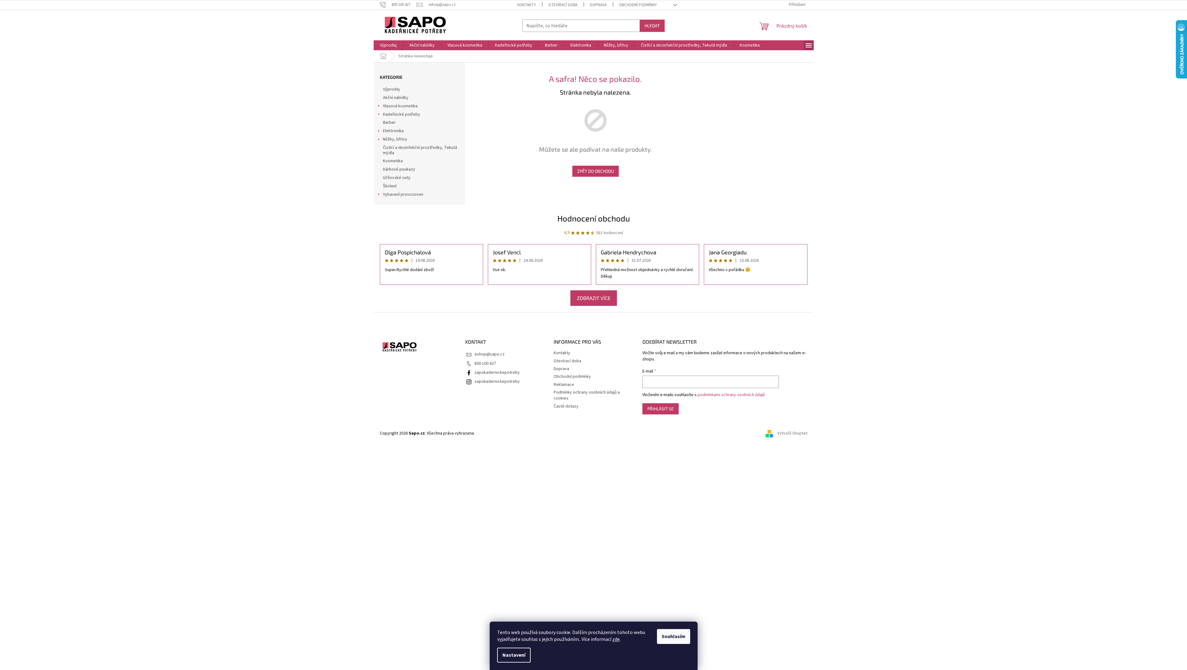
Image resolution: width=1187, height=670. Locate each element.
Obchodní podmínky (638, 5)
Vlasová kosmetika (400, 106)
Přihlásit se (660, 408)
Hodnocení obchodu (593, 218)
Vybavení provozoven (403, 194)
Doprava (598, 5)
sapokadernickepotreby (497, 372)
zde (616, 639)
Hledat (652, 25)
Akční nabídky (395, 98)
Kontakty (526, 5)
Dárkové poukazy (399, 169)
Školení (390, 186)
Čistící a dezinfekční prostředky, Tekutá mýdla (420, 150)
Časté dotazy (566, 406)
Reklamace (564, 385)
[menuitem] (388, 45)
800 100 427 (485, 363)
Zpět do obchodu (595, 171)
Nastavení (513, 655)
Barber (389, 122)
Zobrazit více (593, 298)
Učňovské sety (397, 178)
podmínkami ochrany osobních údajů (731, 395)
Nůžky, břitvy (395, 139)
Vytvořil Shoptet (792, 433)
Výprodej (391, 89)
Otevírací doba (563, 5)
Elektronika (393, 131)
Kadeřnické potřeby (401, 114)
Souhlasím (674, 636)
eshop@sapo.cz (489, 354)
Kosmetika (393, 161)
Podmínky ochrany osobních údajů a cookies (587, 395)
